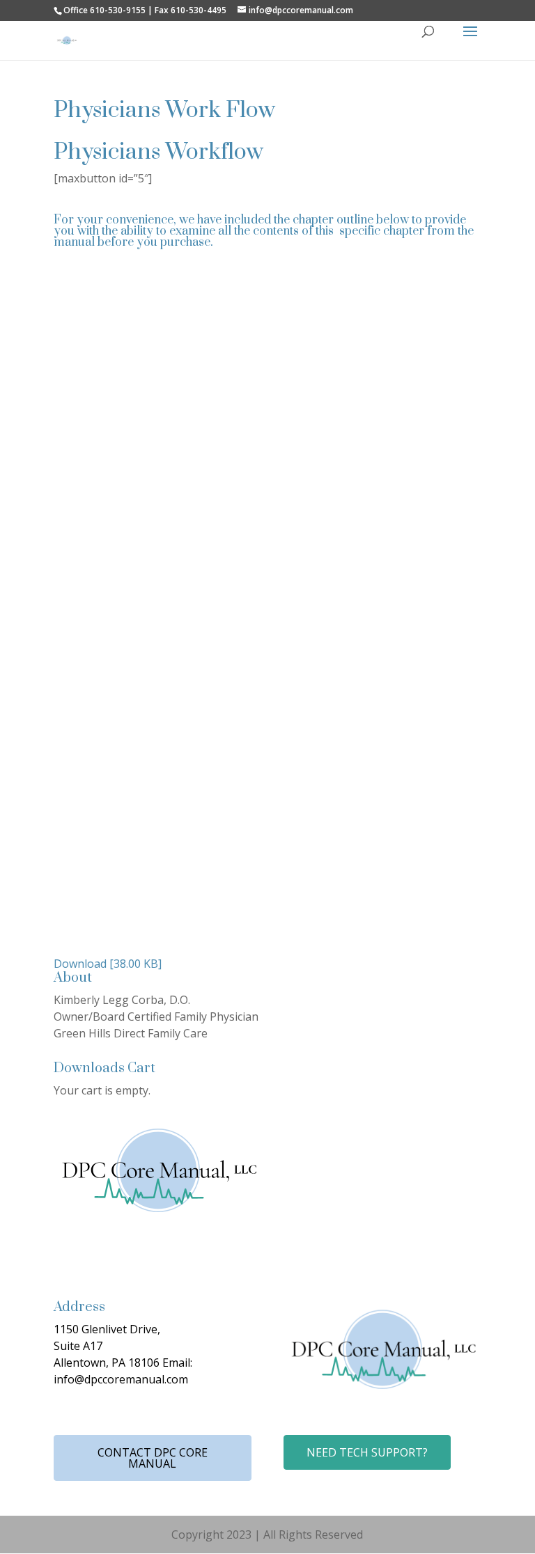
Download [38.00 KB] (108, 963)
